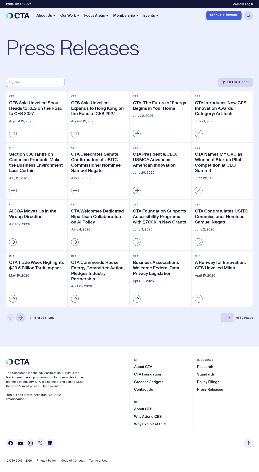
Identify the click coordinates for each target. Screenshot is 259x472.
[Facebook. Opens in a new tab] (10, 443)
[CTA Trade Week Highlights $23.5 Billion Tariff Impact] (36, 279)
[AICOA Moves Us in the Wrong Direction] (36, 225)
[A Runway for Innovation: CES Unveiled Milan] (222, 279)
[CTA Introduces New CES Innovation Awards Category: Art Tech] (222, 116)
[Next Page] (20, 317)
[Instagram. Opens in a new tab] (30, 443)
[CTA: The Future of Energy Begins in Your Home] (160, 116)
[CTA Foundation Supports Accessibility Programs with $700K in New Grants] (160, 225)
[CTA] (18, 16)
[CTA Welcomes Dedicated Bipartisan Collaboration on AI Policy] (98, 225)
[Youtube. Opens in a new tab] (20, 443)
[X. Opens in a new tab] (40, 443)
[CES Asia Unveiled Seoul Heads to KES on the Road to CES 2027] (36, 116)
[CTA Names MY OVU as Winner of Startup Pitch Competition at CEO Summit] (222, 171)
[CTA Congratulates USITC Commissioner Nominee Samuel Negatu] (222, 225)
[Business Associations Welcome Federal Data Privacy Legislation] (160, 279)
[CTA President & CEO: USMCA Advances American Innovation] (160, 171)
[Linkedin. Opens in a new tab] (50, 443)
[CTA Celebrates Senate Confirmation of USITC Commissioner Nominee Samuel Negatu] (98, 171)
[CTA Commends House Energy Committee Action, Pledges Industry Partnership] (98, 279)
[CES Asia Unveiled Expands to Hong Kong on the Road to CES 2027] (98, 116)
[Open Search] (248, 15)
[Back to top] (248, 443)
